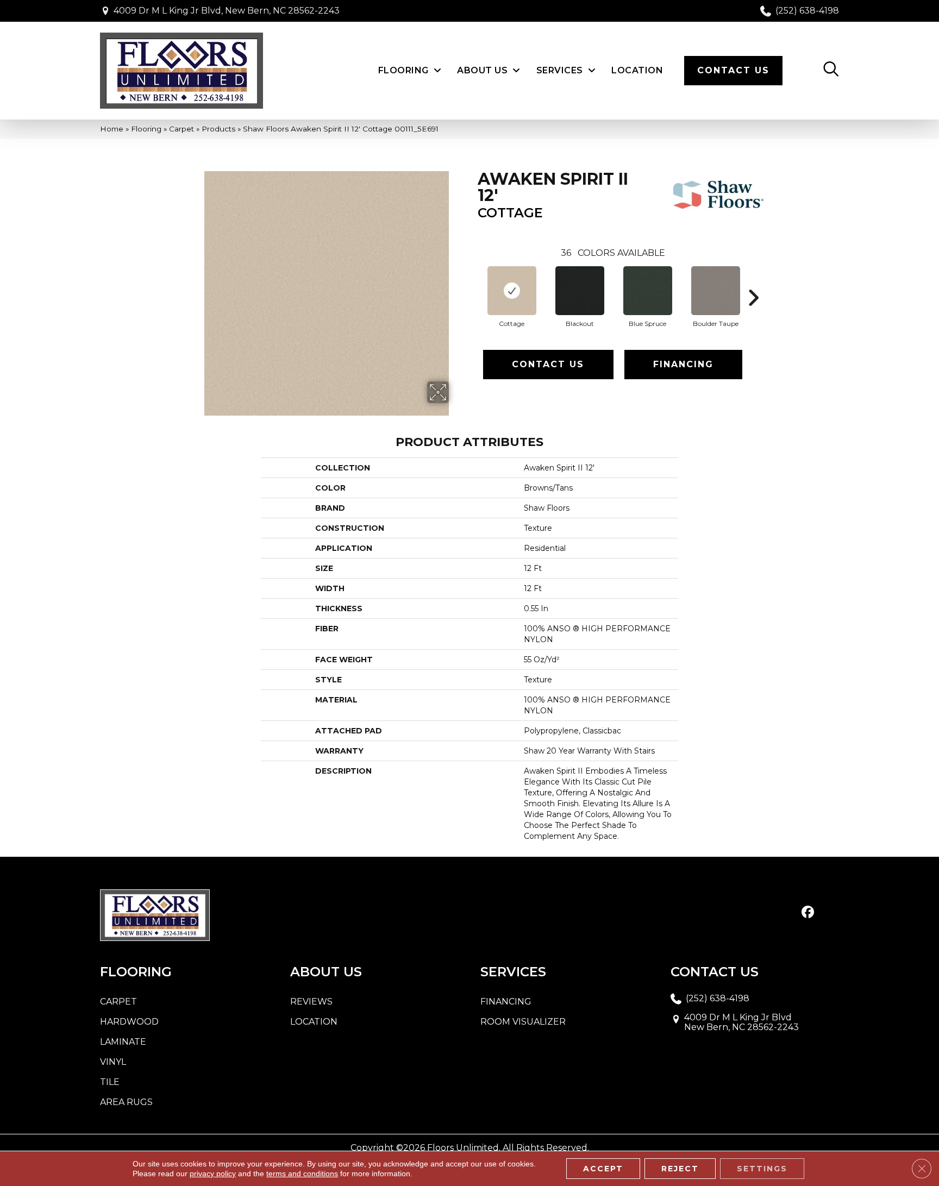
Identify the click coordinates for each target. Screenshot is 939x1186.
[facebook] (808, 913)
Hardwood (129, 1021)
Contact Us (548, 364)
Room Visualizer (523, 1021)
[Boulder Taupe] (715, 290)
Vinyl (113, 1062)
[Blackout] (580, 290)
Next (753, 281)
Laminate (123, 1042)
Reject (680, 1169)
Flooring (146, 128)
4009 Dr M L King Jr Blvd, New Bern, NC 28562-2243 (227, 10)
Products (218, 128)
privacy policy (213, 1173)
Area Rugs (126, 1102)
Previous (472, 281)
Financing (683, 364)
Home (111, 128)
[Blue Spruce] (648, 290)
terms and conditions (302, 1173)
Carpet (181, 128)
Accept (603, 1169)
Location (313, 1021)
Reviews (311, 1001)
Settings (762, 1169)
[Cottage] (512, 290)
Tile (110, 1082)
